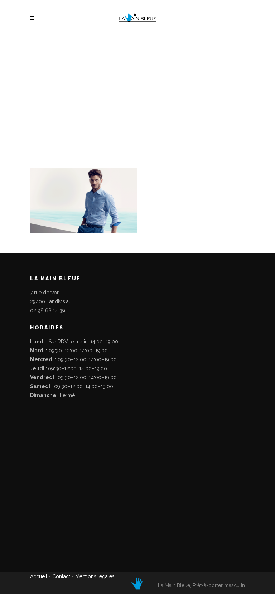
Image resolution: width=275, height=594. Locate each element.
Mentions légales (95, 576)
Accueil (39, 576)
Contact (61, 576)
